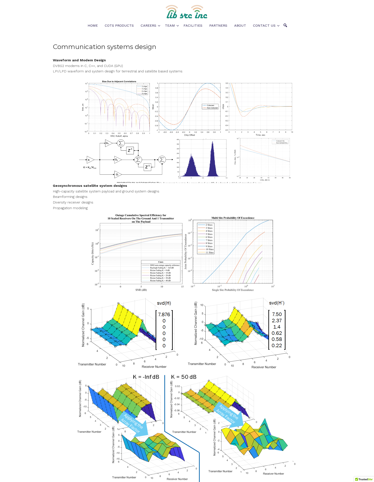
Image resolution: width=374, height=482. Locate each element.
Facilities (193, 25)
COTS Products (119, 25)
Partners (218, 25)
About (240, 25)
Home (93, 25)
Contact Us (264, 25)
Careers (148, 25)
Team (170, 25)
